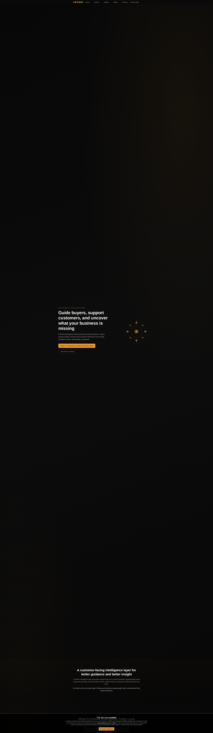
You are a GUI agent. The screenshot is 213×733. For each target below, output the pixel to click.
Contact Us (125, 2)
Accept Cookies (106, 729)
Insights (115, 2)
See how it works (68, 351)
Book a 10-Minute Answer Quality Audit (77, 346)
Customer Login (135, 2)
